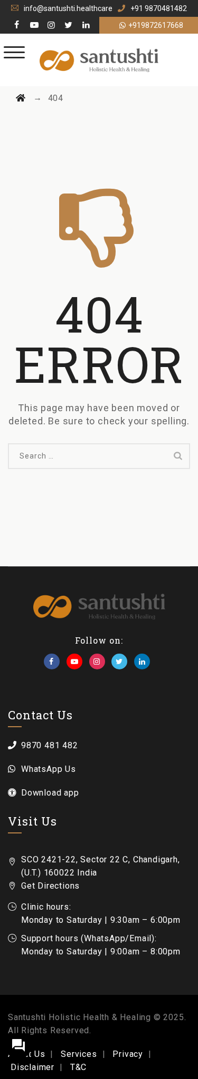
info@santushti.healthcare (68, 8)
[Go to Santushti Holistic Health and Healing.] (21, 98)
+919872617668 (155, 25)
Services (79, 1054)
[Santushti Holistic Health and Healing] (99, 60)
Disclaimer (32, 1067)
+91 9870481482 (158, 8)
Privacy (127, 1054)
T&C (78, 1067)
